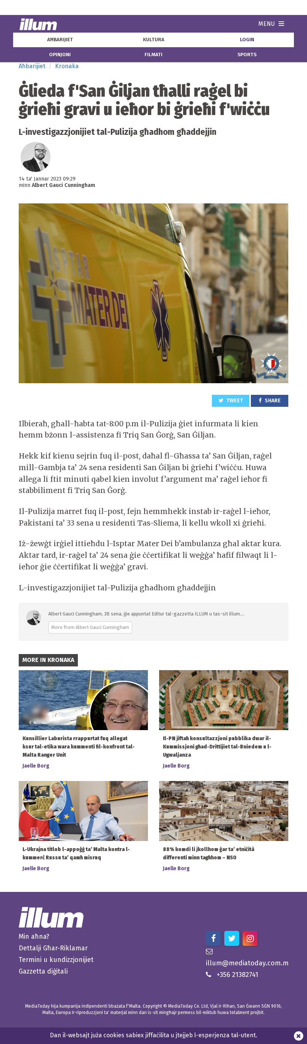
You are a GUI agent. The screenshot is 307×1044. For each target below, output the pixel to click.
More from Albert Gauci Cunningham (90, 627)
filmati (153, 55)
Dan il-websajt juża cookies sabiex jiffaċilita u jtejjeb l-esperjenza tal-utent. (153, 1035)
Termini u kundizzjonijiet (56, 960)
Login (247, 40)
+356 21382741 (237, 975)
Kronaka (67, 66)
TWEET (234, 400)
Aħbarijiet (32, 66)
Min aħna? (34, 936)
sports (246, 55)
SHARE (272, 400)
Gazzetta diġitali (43, 971)
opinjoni (60, 55)
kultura (153, 40)
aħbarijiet (60, 40)
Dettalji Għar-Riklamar (53, 948)
